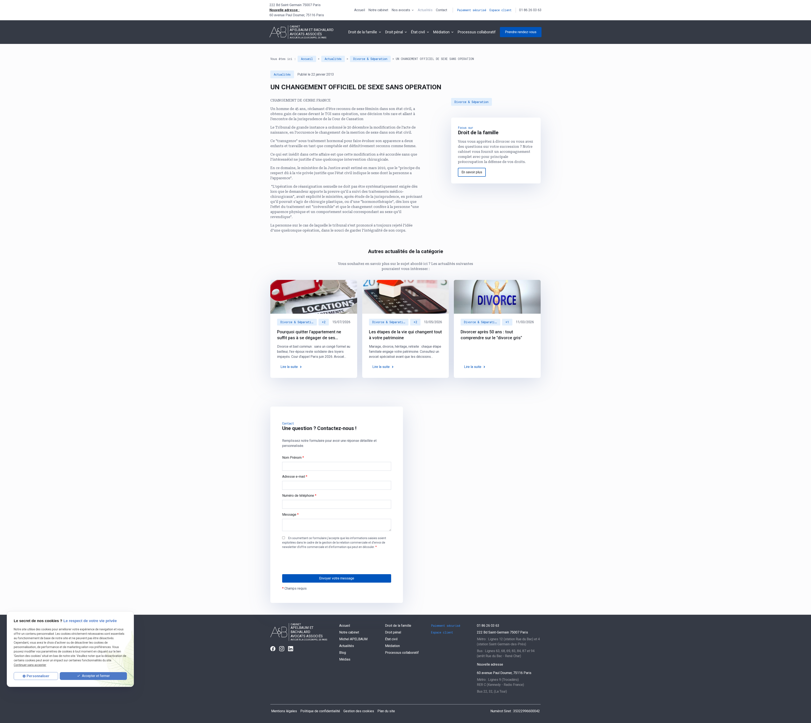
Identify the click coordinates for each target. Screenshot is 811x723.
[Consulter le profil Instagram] (281, 648)
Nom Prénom (293, 458)
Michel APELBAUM (353, 639)
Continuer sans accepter (30, 664)
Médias (344, 659)
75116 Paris (296, 15)
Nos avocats (401, 10)
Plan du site (386, 711)
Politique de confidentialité (320, 711)
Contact (441, 10)
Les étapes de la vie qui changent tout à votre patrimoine (405, 334)
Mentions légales (284, 711)
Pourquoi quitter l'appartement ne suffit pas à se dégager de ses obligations (309, 335)
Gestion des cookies (358, 711)
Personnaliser (38, 676)
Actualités (425, 10)
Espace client (501, 10)
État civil (418, 32)
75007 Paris (295, 5)
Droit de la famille (362, 32)
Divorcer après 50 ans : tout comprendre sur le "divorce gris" (491, 334)
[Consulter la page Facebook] (272, 648)
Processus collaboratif (477, 32)
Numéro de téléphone (299, 496)
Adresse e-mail (294, 477)
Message (290, 515)
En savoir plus (471, 172)
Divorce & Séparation (370, 59)
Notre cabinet (378, 10)
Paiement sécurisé (471, 10)
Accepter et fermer (95, 676)
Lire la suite (289, 367)
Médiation (441, 32)
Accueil (359, 10)
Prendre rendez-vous (520, 32)
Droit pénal (394, 32)
